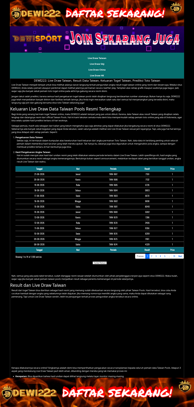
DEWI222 (175, 96)
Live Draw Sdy (97, 63)
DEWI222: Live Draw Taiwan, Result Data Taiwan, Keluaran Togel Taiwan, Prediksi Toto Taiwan (97, 80)
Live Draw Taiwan (97, 58)
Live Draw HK (97, 75)
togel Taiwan (29, 290)
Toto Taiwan (121, 140)
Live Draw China (97, 69)
